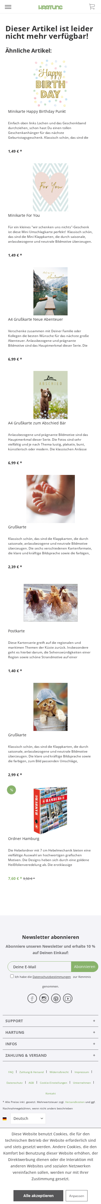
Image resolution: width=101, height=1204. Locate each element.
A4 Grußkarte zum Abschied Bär (37, 422)
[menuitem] (8, 6)
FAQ (10, 1072)
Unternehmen (82, 1083)
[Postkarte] (50, 603)
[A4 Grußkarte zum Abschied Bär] (50, 395)
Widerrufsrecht (59, 1072)
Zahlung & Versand (31, 1072)
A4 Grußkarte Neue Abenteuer (35, 319)
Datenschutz (14, 1083)
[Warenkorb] (92, 6)
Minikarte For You (24, 215)
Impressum (82, 1072)
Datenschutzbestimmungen (52, 977)
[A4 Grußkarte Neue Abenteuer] (50, 291)
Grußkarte (17, 526)
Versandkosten (75, 1102)
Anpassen (76, 1196)
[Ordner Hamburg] (50, 811)
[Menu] (8, 6)
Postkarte (16, 630)
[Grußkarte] (50, 499)
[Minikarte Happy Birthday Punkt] (50, 83)
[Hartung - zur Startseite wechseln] (50, 7)
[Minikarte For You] (50, 187)
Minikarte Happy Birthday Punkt (37, 111)
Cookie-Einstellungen (53, 1083)
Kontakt (51, 1093)
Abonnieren (84, 966)
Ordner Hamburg (23, 838)
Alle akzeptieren (38, 1195)
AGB (31, 1083)
